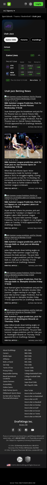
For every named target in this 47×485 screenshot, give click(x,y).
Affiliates (6, 359)
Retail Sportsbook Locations (9, 377)
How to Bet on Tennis (32, 414)
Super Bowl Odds (31, 382)
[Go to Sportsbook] (9, 4)
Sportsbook (7, 16)
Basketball (26, 16)
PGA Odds (28, 365)
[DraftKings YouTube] (33, 430)
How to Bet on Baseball (33, 402)
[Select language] (31, 4)
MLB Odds (28, 356)
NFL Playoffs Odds (31, 385)
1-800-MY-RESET (19, 438)
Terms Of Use (8, 368)
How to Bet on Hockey (32, 405)
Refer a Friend (8, 362)
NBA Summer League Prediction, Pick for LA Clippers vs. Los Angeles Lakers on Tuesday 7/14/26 (23, 204)
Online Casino (8, 387)
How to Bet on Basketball (34, 396)
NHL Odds (28, 362)
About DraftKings (9, 350)
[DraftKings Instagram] (26, 430)
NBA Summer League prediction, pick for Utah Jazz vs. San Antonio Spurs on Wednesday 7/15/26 (23, 164)
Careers (6, 353)
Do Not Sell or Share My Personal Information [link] (11, 397)
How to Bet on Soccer (32, 411)
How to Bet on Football (33, 393)
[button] (11, 10)
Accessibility (7, 384)
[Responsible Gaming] (26, 4)
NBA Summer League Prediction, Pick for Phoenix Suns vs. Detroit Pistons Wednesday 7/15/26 (23, 105)
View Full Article (11, 127)
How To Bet (29, 390)
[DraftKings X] (20, 430)
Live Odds (28, 379)
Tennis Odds (29, 371)
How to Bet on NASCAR (33, 417)
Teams (17, 16)
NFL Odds (28, 350)
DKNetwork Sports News (12, 393)
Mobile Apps (7, 356)
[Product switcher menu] (5, 4)
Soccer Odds (29, 368)
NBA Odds (28, 353)
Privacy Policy (8, 371)
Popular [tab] (7, 47)
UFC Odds (28, 359)
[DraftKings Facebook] (13, 430)
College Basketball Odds (33, 373)
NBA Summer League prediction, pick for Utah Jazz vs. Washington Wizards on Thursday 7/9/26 (23, 319)
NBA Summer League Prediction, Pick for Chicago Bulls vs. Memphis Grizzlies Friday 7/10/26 (23, 281)
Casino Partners (8, 381)
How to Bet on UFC (31, 399)
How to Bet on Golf (31, 408)
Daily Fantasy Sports (10, 390)
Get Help (6, 365)
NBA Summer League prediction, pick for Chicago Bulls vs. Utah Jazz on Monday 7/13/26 (23, 244)
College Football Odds (32, 376)
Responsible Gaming (10, 373)
